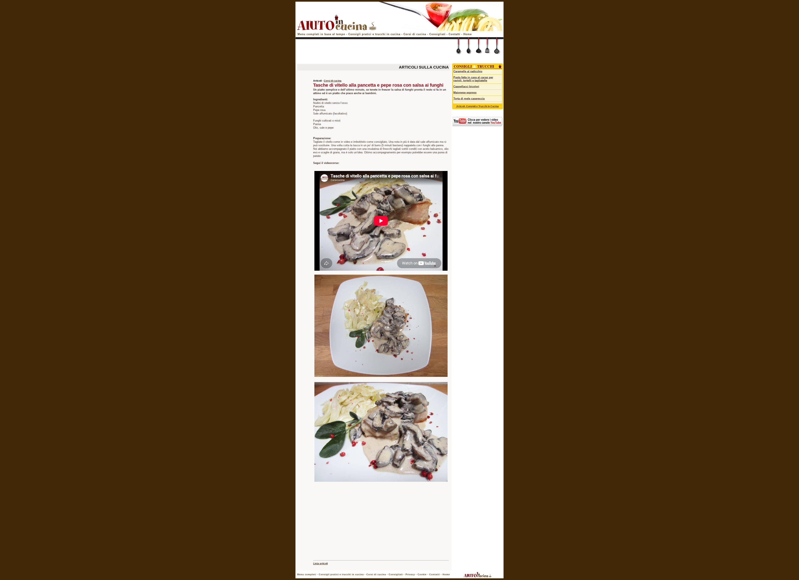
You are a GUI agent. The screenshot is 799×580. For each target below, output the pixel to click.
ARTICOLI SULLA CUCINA (424, 67)
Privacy (410, 574)
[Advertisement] (373, 52)
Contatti (455, 34)
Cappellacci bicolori (466, 86)
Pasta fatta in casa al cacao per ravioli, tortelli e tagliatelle (473, 79)
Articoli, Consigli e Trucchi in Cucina (477, 106)
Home (467, 34)
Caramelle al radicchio (467, 71)
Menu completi (306, 574)
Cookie (422, 574)
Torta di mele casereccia (469, 98)
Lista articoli (320, 563)
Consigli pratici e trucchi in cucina (374, 34)
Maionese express (464, 92)
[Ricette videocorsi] (477, 125)
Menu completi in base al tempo (321, 34)
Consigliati (437, 34)
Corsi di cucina (415, 34)
